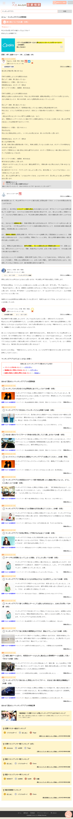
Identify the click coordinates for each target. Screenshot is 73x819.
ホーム (19, 813)
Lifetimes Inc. (34, 815)
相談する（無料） (62, 2)
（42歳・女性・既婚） (15, 269)
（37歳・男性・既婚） (19, 309)
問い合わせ (54, 813)
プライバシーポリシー (43, 813)
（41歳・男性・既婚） (16, 61)
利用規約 (32, 813)
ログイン (70, 2)
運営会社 (26, 813)
